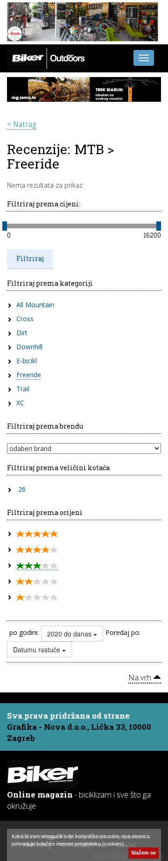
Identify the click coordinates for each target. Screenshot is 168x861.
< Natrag (21, 124)
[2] (37, 581)
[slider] (4, 226)
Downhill (29, 346)
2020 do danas (70, 633)
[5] (37, 533)
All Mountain (35, 304)
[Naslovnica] (48, 57)
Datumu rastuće (37, 649)
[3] (37, 565)
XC (20, 402)
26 (22, 489)
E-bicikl (26, 360)
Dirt (22, 332)
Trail (22, 388)
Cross (25, 318)
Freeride (28, 374)
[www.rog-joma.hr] (84, 89)
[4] (37, 549)
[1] (37, 597)
